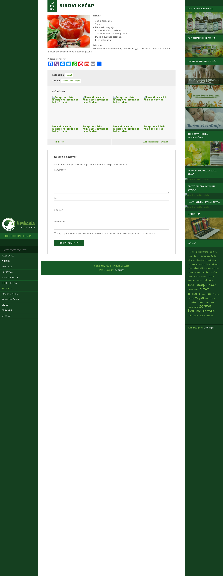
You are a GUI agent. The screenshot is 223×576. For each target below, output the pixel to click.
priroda (203, 276)
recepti (201, 284)
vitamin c (192, 302)
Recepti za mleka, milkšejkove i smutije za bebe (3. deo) (65, 128)
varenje (191, 298)
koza (208, 264)
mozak (191, 272)
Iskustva (7, 272)
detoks (196, 256)
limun (208, 268)
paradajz (205, 272)
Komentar (60, 169)
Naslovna (8, 256)
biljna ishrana (202, 252)
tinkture (216, 294)
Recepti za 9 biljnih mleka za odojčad (154, 127)
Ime (57, 198)
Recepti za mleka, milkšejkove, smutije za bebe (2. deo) (95, 128)
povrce (196, 276)
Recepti (7, 288)
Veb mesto (59, 221)
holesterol (200, 260)
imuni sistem (211, 260)
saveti (212, 285)
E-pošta (58, 209)
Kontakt (7, 266)
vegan (199, 298)
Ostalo (6, 316)
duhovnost (205, 256)
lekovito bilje (199, 268)
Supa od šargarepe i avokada (155, 142)
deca (190, 256)
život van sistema (206, 315)
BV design (209, 327)
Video (5, 305)
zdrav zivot (193, 316)
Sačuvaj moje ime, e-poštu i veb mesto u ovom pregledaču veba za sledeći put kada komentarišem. (106, 233)
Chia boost (59, 142)
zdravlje (209, 311)
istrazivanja (200, 264)
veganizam (210, 298)
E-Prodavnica (10, 277)
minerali (215, 268)
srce (203, 294)
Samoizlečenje (10, 299)
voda (212, 302)
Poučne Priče (10, 294)
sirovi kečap (75, 81)
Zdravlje (7, 310)
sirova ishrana (199, 291)
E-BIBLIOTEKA (9, 283)
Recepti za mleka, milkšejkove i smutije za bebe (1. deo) (126, 128)
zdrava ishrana (199, 309)
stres (208, 294)
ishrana (192, 264)
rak (206, 280)
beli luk (191, 252)
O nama (6, 261)
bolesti (213, 252)
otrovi (197, 272)
